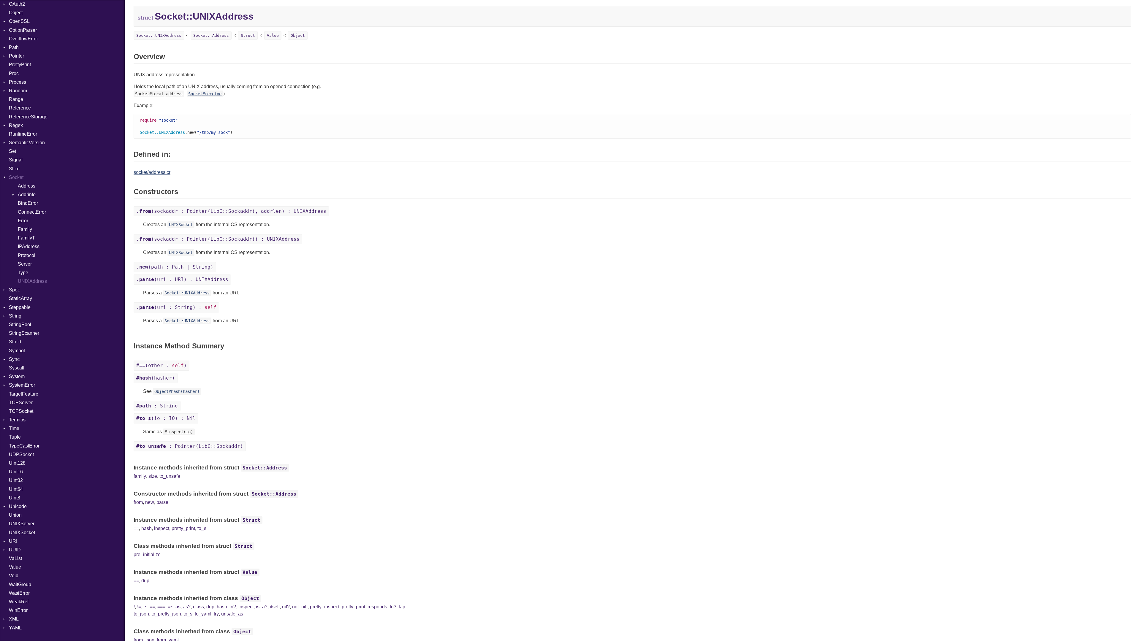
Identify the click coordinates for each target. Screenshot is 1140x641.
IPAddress (28, 246)
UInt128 (17, 463)
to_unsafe (169, 476)
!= (139, 606)
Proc (14, 73)
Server (25, 263)
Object (16, 12)
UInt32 (16, 480)
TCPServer (21, 402)
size (152, 476)
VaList (15, 558)
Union (15, 515)
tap (402, 606)
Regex (16, 125)
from (138, 502)
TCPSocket (21, 411)
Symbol (17, 350)
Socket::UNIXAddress (158, 35)
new (149, 502)
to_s (201, 528)
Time (14, 428)
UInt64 (16, 489)
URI (13, 541)
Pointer (16, 55)
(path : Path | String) (174, 267)
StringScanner (24, 333)
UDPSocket (21, 454)
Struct (15, 341)
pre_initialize (147, 554)
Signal (16, 159)
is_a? (261, 606)
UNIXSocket (22, 532)
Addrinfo (27, 194)
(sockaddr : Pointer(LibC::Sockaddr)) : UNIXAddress (218, 239)
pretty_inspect (324, 606)
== (136, 528)
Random (18, 90)
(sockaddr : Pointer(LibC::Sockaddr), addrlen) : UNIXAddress (231, 211)
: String (157, 406)
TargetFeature (23, 393)
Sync (14, 359)
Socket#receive (204, 93)
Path (14, 47)
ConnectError (32, 212)
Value (15, 566)
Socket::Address (211, 35)
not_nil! (300, 606)
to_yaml (203, 613)
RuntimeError (23, 134)
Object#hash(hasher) (177, 391)
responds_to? (382, 606)
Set (12, 151)
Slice (14, 168)
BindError (28, 203)
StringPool (20, 324)
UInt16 (16, 471)
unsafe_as (232, 613)
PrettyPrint (20, 64)
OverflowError (23, 38)
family (140, 476)
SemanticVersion (27, 142)
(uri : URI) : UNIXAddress (182, 279)
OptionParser (23, 30)
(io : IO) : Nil (166, 418)
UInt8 (14, 497)
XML (14, 618)
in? (232, 606)
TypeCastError (24, 445)
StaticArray (20, 298)
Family (25, 229)
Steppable (20, 307)
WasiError (19, 593)
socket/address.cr (152, 172)
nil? (286, 606)
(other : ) (161, 365)
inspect (161, 528)
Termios (17, 419)
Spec (14, 289)
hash (146, 528)
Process (17, 82)
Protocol (26, 255)
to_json (141, 613)
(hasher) (155, 378)
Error (23, 220)
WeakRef (18, 601)
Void (13, 575)
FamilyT (26, 237)
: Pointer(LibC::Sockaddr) (189, 446)
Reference (20, 107)
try (216, 613)
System (17, 376)
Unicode (18, 506)
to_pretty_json (166, 613)
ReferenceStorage (28, 116)
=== (161, 606)
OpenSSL (19, 21)
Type (23, 272)
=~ (170, 606)
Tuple (15, 437)
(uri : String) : (176, 307)
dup (145, 580)
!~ (145, 606)
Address (26, 185)
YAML (15, 627)
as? (187, 606)
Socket (16, 177)
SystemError (22, 385)
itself (275, 606)
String (15, 315)
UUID (15, 549)
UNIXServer (21, 523)
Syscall (16, 367)
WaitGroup (20, 584)
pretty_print (183, 528)
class (198, 606)
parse (162, 502)
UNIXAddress (32, 281)
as (177, 606)
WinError (18, 610)
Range (16, 99)
